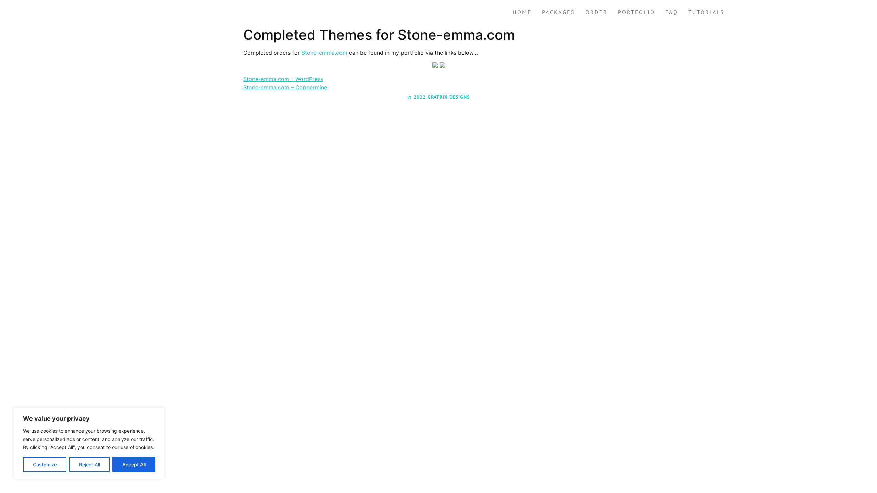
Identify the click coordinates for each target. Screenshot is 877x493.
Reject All (89, 464)
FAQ (671, 12)
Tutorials (706, 12)
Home (522, 12)
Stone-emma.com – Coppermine (285, 87)
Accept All (134, 464)
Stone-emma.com (324, 52)
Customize (45, 464)
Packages (558, 12)
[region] (89, 443)
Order (596, 12)
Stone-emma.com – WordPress (283, 79)
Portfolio (636, 12)
